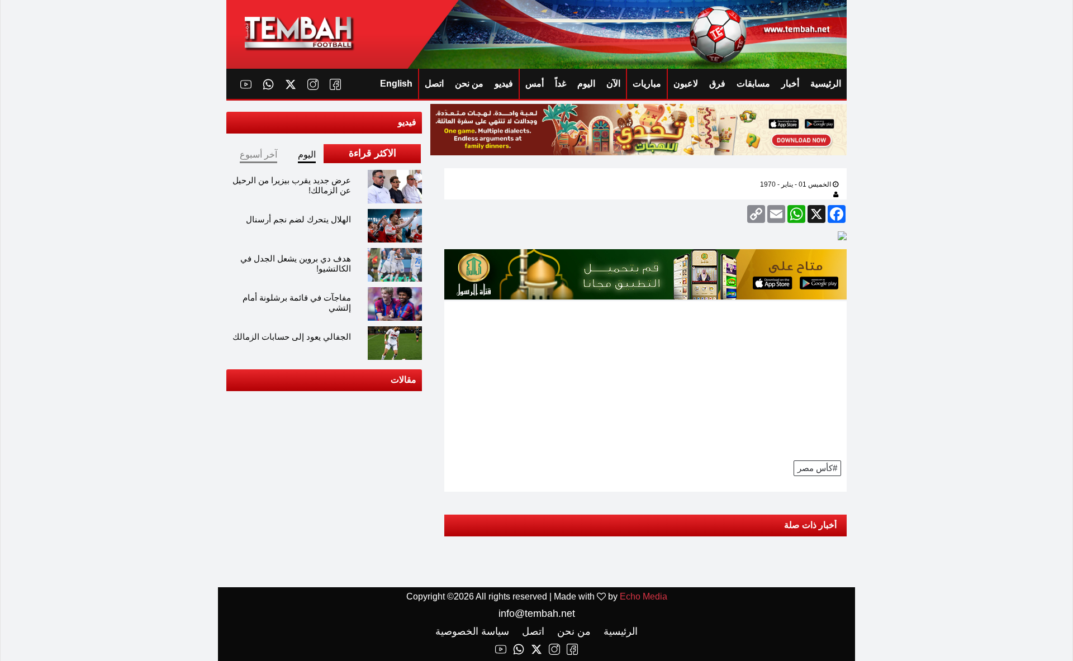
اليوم (586, 83)
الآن (613, 83)
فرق (717, 83)
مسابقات (753, 83)
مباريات (647, 83)
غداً (560, 83)
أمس (534, 83)
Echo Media (643, 596)
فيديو (504, 83)
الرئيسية (825, 83)
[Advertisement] (645, 379)
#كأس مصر (817, 468)
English (396, 83)
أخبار (790, 83)
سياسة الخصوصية (472, 631)
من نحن (469, 83)
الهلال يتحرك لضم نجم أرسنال (298, 219)
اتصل (434, 83)
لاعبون (685, 83)
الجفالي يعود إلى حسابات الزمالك (291, 336)
